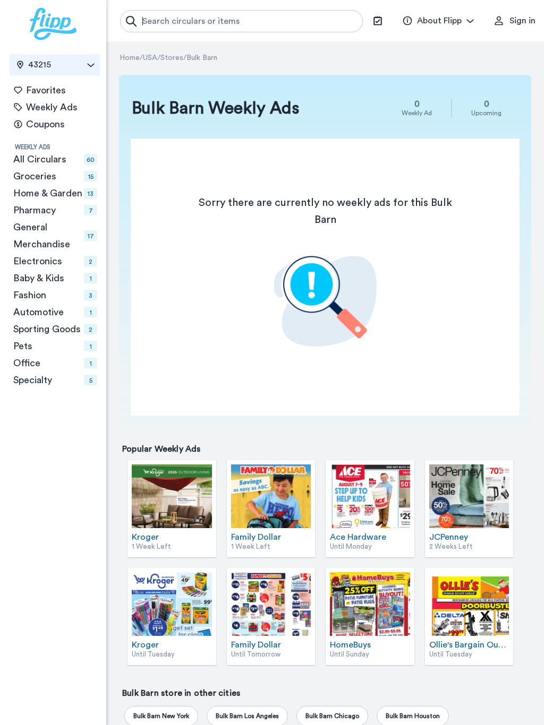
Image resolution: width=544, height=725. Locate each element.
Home (130, 58)
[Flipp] (53, 24)
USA (150, 58)
